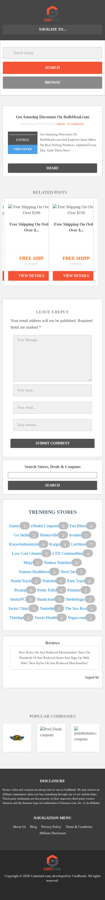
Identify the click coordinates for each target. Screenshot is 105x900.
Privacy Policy (51, 827)
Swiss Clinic (18, 608)
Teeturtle (47, 608)
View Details (31, 276)
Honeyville (49, 535)
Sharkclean (46, 599)
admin (61, 124)
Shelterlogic (75, 599)
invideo (75, 535)
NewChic (68, 572)
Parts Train (75, 581)
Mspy (28, 562)
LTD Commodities (67, 553)
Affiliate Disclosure (52, 833)
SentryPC (17, 599)
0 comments (76, 124)
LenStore (78, 544)
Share (52, 168)
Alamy (14, 526)
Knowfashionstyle (23, 544)
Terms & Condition (79, 827)
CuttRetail (79, 876)
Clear (96, 53)
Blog (33, 827)
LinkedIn (52, 890)
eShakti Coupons (44, 526)
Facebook (62, 890)
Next (56, 291)
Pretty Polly (46, 590)
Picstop (20, 590)
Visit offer (23, 149)
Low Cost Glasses (26, 553)
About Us (19, 827)
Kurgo (54, 544)
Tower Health (45, 617)
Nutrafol (49, 581)
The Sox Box (76, 608)
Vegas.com (76, 617)
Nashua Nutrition (58, 562)
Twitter (43, 890)
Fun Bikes (78, 526)
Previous (44, 291)
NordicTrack (21, 581)
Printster (74, 590)
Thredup (16, 617)
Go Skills (21, 535)
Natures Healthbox (34, 572)
